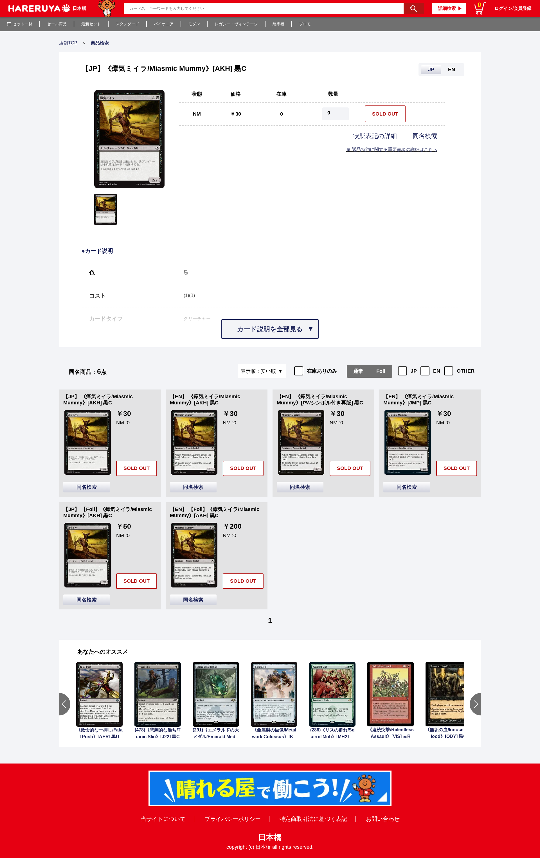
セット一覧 (22, 24)
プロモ (305, 24)
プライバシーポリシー (232, 819)
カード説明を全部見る (270, 329)
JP (414, 371)
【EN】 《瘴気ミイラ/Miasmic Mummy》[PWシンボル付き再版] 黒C (320, 400)
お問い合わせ (383, 819)
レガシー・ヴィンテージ (236, 24)
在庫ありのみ (322, 371)
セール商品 (57, 24)
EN (436, 371)
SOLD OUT (385, 114)
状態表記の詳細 (376, 135)
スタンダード (127, 24)
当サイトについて (163, 819)
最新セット (91, 24)
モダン (194, 24)
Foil (380, 371)
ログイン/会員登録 (513, 8)
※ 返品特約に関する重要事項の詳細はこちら (391, 149)
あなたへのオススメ (102, 651)
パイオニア (164, 24)
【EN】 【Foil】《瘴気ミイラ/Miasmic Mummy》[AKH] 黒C (214, 512)
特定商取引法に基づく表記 (313, 819)
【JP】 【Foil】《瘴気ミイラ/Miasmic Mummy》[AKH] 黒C (107, 512)
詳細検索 (447, 8)
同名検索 (425, 135)
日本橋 (270, 837)
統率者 (278, 24)
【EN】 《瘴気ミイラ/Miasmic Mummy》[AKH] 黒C (205, 400)
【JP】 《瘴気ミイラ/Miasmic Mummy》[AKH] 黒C (98, 400)
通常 (358, 371)
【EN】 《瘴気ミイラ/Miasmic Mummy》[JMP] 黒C (418, 400)
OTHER (465, 371)
